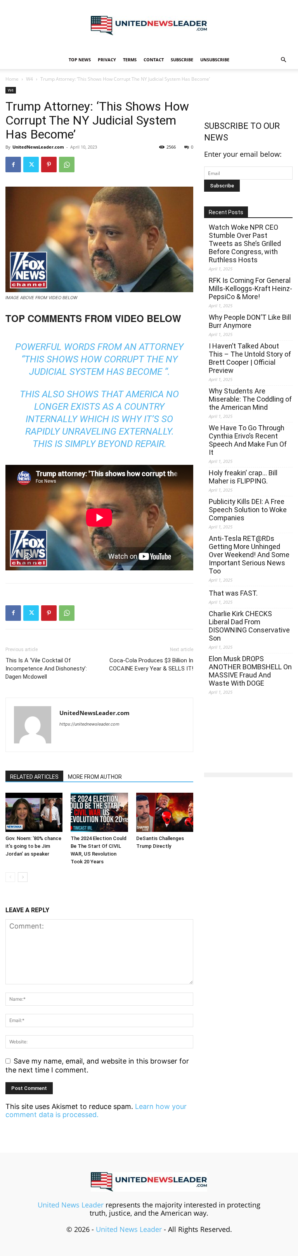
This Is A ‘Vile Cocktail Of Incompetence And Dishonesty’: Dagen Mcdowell (46, 668)
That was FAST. (233, 593)
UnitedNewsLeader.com (38, 147)
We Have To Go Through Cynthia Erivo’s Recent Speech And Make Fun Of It (248, 440)
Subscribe (182, 59)
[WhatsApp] (66, 164)
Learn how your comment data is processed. (96, 1110)
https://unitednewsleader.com (89, 724)
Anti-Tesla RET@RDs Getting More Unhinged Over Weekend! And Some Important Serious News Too (249, 554)
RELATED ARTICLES (34, 777)
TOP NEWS (80, 59)
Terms (130, 59)
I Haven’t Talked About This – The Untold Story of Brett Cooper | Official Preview (250, 358)
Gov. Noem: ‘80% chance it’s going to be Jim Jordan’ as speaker (33, 846)
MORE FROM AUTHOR (95, 777)
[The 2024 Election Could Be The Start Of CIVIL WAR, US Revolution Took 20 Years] (99, 812)
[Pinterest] (49, 164)
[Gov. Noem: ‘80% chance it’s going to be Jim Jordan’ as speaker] (33, 812)
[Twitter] (31, 164)
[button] (283, 59)
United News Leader (71, 1204)
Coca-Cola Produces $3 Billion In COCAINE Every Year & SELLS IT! (151, 664)
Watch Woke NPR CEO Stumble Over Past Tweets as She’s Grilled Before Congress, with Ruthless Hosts (245, 243)
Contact (154, 59)
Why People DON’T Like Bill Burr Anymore (250, 321)
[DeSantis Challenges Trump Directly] (164, 812)
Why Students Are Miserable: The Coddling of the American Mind (250, 399)
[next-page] (23, 877)
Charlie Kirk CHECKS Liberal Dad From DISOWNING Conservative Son (249, 626)
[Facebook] (13, 164)
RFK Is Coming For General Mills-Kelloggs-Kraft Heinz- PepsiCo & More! (250, 288)
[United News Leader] (149, 25)
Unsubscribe (214, 59)
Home (12, 79)
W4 (29, 79)
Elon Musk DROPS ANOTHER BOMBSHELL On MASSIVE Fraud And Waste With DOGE (250, 671)
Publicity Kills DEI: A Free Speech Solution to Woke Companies (248, 509)
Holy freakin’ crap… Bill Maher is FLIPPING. (243, 477)
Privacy (107, 59)
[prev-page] (10, 877)
